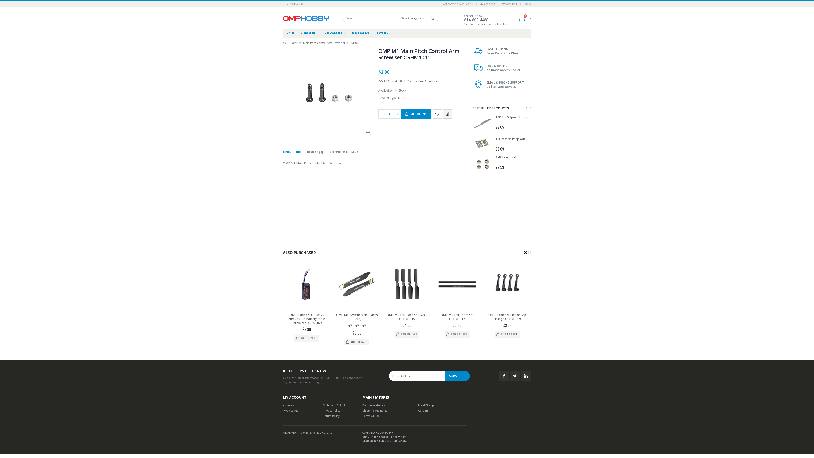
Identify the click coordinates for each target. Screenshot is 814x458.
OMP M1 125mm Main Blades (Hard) (357, 317)
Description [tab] (292, 152)
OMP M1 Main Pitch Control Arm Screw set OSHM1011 (418, 54)
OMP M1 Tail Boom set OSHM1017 (457, 317)
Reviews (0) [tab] (315, 152)
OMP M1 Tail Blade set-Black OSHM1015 (407, 317)
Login (527, 4)
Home (284, 43)
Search (433, 18)
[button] (525, 252)
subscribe (457, 376)
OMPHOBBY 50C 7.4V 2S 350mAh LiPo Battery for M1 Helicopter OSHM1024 (307, 319)
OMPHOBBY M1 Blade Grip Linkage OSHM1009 (507, 317)
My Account (487, 4)
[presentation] (526, 108)
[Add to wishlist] (437, 114)
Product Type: (387, 98)
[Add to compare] (447, 114)
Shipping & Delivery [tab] (344, 152)
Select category (411, 18)
